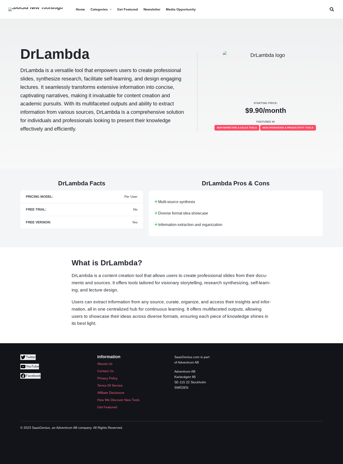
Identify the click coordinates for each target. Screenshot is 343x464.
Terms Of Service (110, 385)
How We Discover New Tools (118, 400)
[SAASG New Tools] (35, 9)
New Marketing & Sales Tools (237, 127)
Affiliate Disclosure (110, 393)
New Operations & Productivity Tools (287, 127)
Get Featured (107, 407)
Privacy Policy (107, 378)
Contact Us (105, 371)
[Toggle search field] (332, 9)
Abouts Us (104, 364)
